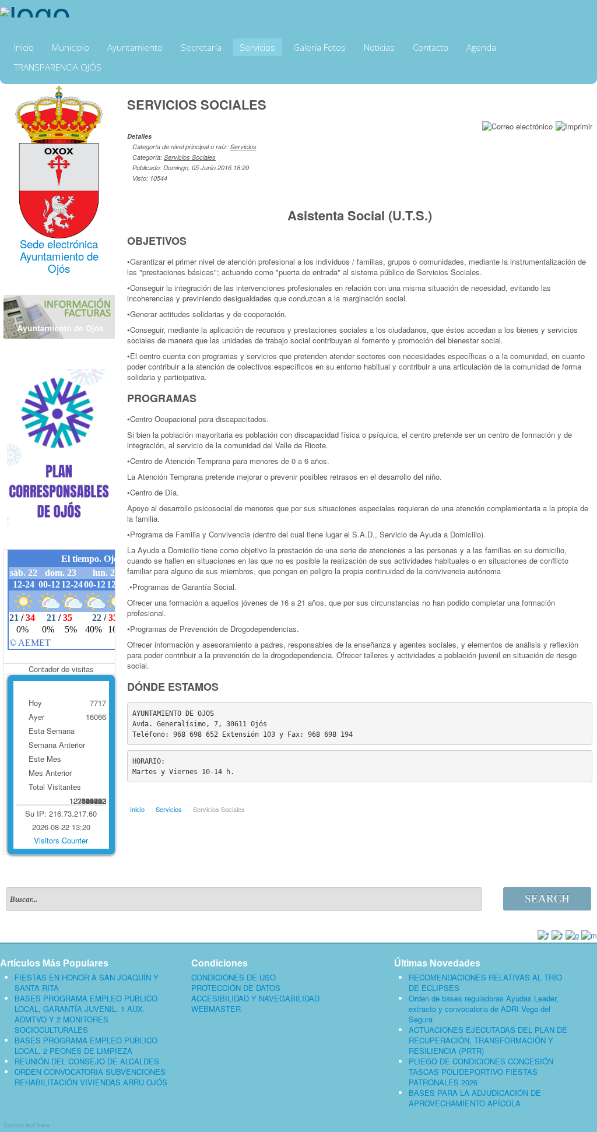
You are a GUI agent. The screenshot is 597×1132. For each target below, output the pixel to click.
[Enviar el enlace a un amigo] (517, 125)
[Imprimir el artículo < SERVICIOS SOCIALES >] (574, 125)
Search (547, 898)
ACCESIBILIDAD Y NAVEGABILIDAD (255, 998)
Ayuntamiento (135, 47)
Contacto (430, 47)
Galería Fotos (319, 47)
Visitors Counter (61, 840)
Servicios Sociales (190, 157)
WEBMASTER (216, 1009)
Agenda (481, 47)
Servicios (257, 47)
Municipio (70, 47)
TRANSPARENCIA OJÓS (57, 67)
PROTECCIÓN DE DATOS (235, 988)
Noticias (379, 47)
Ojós (59, 268)
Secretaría (201, 47)
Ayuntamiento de (59, 255)
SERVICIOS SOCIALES (196, 104)
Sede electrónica (59, 243)
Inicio (24, 47)
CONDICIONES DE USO (233, 977)
